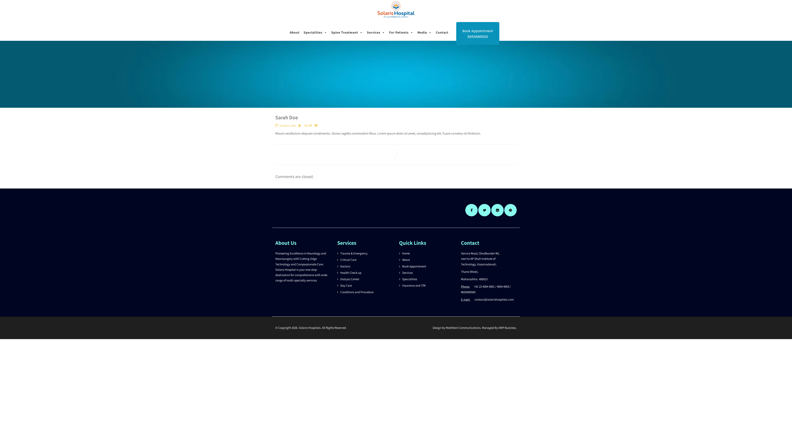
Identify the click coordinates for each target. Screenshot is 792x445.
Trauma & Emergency (354, 253)
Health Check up (350, 273)
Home (406, 253)
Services (373, 32)
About (294, 32)
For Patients (399, 32)
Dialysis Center (349, 279)
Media (422, 32)
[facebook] (471, 210)
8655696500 (478, 36)
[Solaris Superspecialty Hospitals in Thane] (396, 19)
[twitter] (484, 210)
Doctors (345, 266)
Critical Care (348, 260)
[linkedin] (497, 210)
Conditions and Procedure (357, 292)
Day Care (346, 285)
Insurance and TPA (414, 285)
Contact (442, 32)
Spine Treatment (344, 32)
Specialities (313, 32)
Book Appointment (414, 266)
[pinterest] (510, 210)
